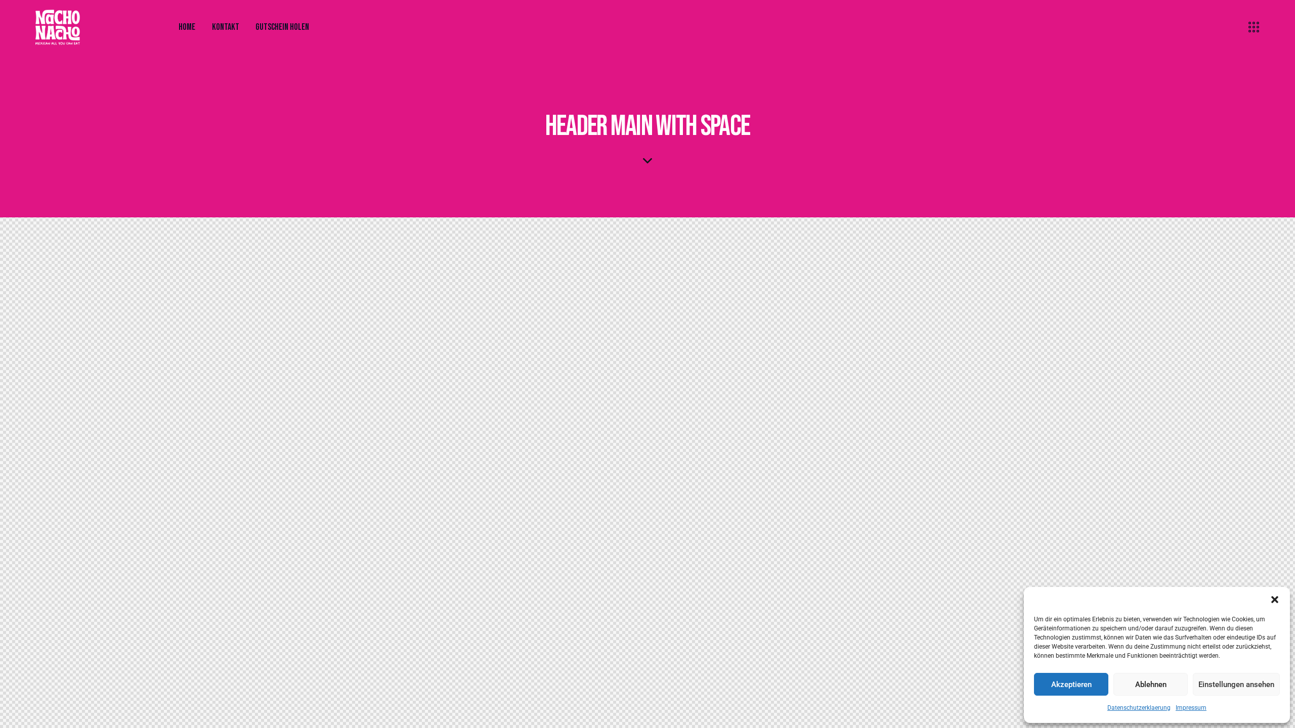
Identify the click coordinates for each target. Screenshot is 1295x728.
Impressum (1191, 707)
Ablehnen (1151, 684)
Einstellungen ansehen (1236, 684)
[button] (1275, 600)
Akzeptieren (1071, 684)
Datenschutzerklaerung (1139, 707)
